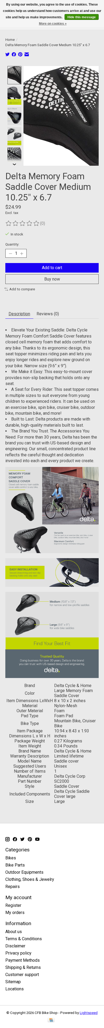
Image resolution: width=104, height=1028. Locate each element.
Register (13, 905)
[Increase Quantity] (21, 253)
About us (13, 931)
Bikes (10, 857)
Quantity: (12, 244)
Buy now (52, 279)
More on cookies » (53, 23)
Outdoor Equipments (24, 872)
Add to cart (52, 267)
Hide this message (81, 17)
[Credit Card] (51, 1020)
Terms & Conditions (23, 938)
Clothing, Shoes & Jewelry (29, 879)
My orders (15, 912)
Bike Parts (15, 865)
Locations (14, 988)
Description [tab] (19, 313)
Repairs (12, 886)
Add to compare (22, 289)
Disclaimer (15, 945)
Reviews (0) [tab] (48, 313)
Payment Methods (22, 960)
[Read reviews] (22, 223)
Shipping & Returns (23, 967)
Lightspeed (89, 1013)
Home (10, 40)
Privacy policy (18, 953)
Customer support (22, 974)
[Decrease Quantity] (10, 253)
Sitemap (13, 981)
